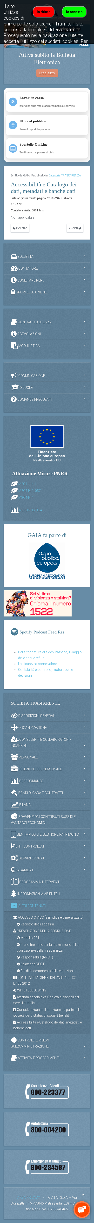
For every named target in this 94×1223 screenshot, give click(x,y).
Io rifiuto (44, 12)
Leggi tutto (47, 73)
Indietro (21, 228)
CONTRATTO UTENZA (34, 322)
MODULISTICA (29, 346)
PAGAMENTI (24, 870)
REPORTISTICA (30, 510)
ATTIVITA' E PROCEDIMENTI (38, 1058)
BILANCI (25, 805)
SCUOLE (26, 387)
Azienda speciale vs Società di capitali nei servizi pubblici (46, 1000)
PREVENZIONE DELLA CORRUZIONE (43, 931)
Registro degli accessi (37, 924)
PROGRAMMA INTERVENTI (39, 882)
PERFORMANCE (31, 781)
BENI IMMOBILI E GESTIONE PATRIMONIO (47, 834)
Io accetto (74, 12)
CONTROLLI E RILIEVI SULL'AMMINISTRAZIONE (30, 1043)
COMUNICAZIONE (31, 375)
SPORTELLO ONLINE (31, 292)
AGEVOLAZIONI (29, 334)
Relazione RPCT (32, 964)
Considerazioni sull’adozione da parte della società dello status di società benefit (47, 1012)
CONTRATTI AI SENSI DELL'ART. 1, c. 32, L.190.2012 (44, 980)
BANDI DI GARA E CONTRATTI (40, 793)
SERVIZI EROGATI (31, 858)
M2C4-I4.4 (26, 497)
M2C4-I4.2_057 (29, 491)
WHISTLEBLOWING (31, 990)
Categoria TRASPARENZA (64, 175)
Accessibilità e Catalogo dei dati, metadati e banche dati (47, 1025)
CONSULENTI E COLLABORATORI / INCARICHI (41, 743)
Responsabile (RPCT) (36, 957)
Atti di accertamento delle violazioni (47, 971)
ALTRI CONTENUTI (32, 906)
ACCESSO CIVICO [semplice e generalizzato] (50, 917)
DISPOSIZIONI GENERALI (36, 716)
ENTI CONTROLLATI (30, 846)
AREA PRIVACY (28, 1197)
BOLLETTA (25, 256)
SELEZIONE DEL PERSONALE (40, 769)
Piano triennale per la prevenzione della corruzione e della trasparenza (48, 947)
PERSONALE (28, 757)
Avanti (73, 228)
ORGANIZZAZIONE (32, 728)
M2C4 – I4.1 (27, 484)
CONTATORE (28, 268)
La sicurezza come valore (37, 664)
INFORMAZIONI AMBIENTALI (38, 894)
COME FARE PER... (31, 280)
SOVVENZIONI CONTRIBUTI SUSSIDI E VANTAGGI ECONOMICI (43, 820)
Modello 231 (29, 938)
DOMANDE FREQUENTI (34, 399)
